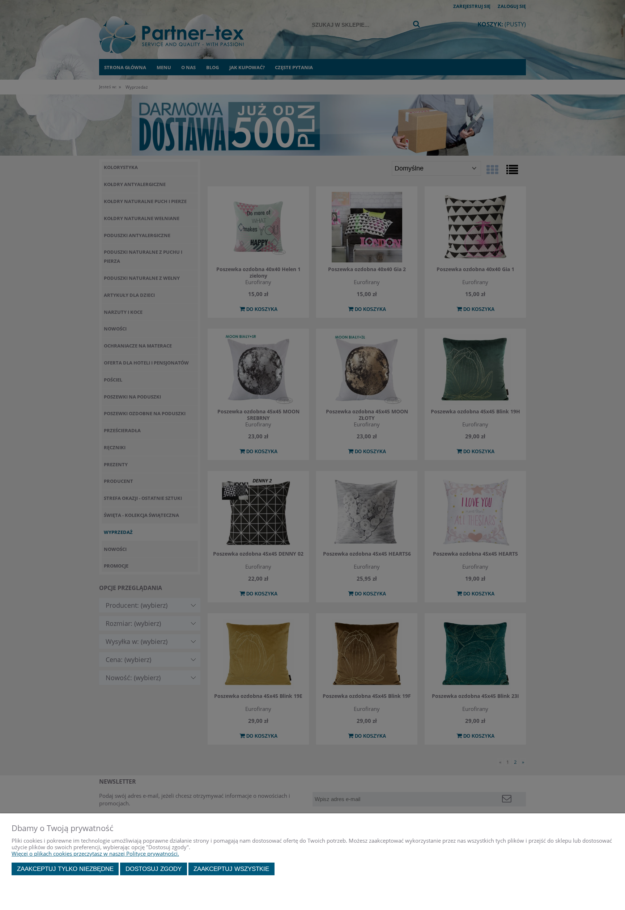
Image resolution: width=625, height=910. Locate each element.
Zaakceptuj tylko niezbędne (65, 868)
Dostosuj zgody (154, 868)
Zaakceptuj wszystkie (231, 868)
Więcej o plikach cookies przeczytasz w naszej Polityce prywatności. (95, 853)
